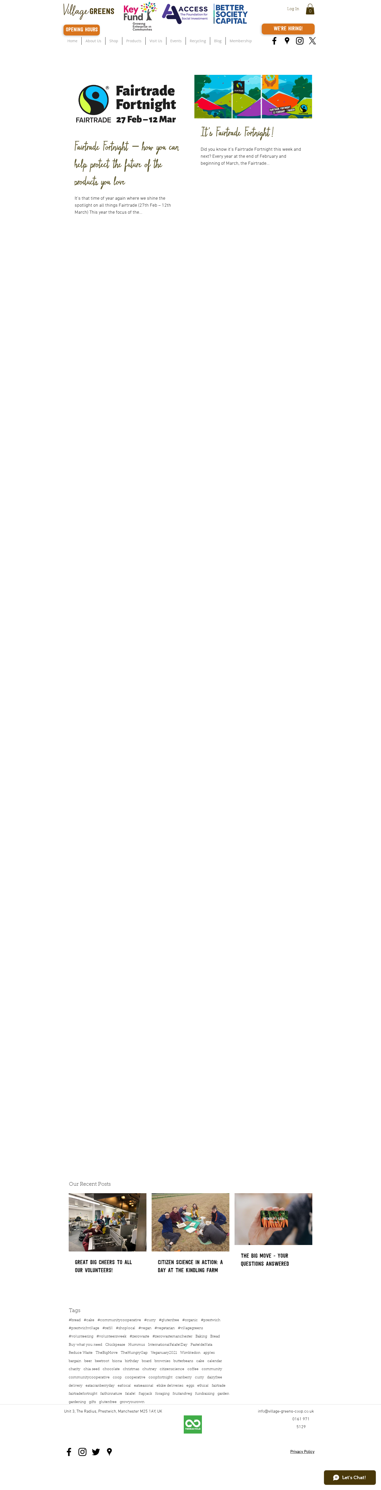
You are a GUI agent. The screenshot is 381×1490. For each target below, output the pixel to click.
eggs (190, 1386)
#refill (107, 1328)
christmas (131, 1369)
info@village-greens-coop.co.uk (286, 1411)
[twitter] (312, 41)
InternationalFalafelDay (167, 1345)
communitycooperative (89, 1377)
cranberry (183, 1377)
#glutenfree (169, 1320)
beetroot (102, 1361)
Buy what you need (85, 1345)
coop (117, 1377)
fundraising (204, 1394)
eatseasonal (143, 1386)
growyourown (132, 1402)
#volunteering (81, 1336)
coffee (193, 1369)
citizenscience (172, 1369)
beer (88, 1361)
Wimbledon (190, 1353)
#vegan (144, 1328)
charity (74, 1369)
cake (200, 1361)
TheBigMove (107, 1353)
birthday (132, 1361)
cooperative (135, 1377)
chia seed (91, 1369)
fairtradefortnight (83, 1394)
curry (199, 1377)
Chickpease (115, 1345)
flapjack (145, 1394)
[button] (310, 9)
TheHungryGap (134, 1353)
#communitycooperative (119, 1320)
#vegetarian (164, 1328)
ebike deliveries (170, 1386)
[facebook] (274, 41)
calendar (214, 1361)
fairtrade (218, 1386)
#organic (190, 1320)
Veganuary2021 (164, 1353)
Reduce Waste (81, 1353)
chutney (149, 1369)
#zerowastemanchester (172, 1336)
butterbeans (183, 1361)
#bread (75, 1320)
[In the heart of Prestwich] (109, 1451)
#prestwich (210, 1320)
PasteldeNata (201, 1345)
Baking (201, 1336)
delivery (75, 1386)
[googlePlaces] (287, 41)
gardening (77, 1402)
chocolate (111, 1369)
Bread (215, 1336)
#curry (150, 1320)
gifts (92, 1402)
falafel (130, 1394)
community (212, 1369)
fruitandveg (182, 1394)
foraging (162, 1394)
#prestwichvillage (84, 1328)
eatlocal (124, 1386)
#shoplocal (125, 1328)
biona (117, 1361)
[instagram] (300, 41)
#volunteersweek (111, 1336)
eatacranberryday (100, 1386)
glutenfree (108, 1402)
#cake (89, 1320)
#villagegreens (190, 1328)
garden (223, 1394)
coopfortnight (160, 1377)
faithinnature (111, 1394)
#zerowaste (139, 1336)
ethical (203, 1386)
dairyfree (214, 1377)
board (146, 1361)
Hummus (136, 1345)
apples (209, 1353)
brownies (162, 1361)
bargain (75, 1361)
